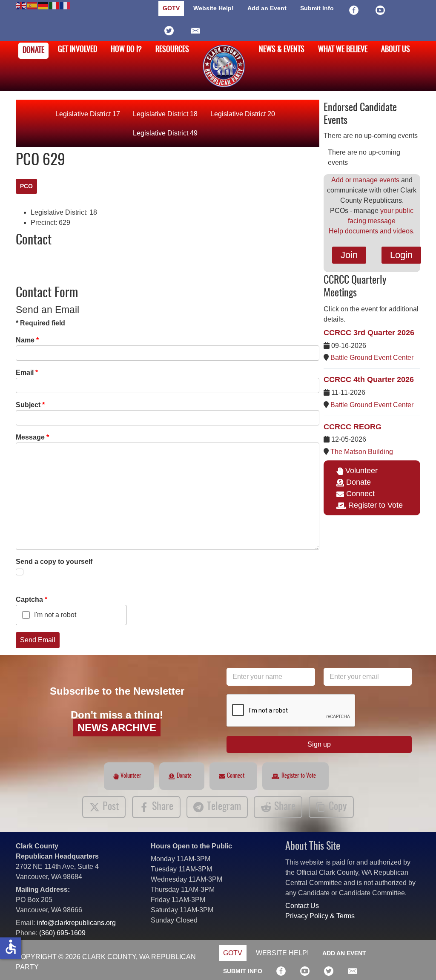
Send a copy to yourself (54, 561)
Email (27, 372)
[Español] (32, 5)
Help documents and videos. (372, 231)
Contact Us (302, 905)
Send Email (37, 640)
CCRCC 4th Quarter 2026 (369, 379)
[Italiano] (54, 5)
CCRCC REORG (353, 426)
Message (32, 437)
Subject (30, 404)
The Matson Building (361, 451)
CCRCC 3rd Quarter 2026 (369, 332)
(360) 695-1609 (62, 933)
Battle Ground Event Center (371, 357)
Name (27, 340)
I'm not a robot (55, 614)
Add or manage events (365, 180)
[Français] (65, 5)
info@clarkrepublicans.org (76, 922)
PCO (26, 186)
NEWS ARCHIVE (116, 727)
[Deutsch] (43, 5)
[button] (416, 960)
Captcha (31, 599)
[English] (21, 5)
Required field (40, 323)
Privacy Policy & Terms (320, 916)
